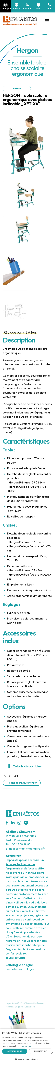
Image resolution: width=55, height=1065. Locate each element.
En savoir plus (25, 1046)
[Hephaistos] (20, 20)
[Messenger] (26, 823)
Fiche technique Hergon (23, 782)
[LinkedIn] (13, 823)
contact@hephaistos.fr (30, 848)
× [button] (52, 1032)
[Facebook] (7, 823)
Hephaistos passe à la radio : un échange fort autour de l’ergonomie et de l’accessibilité (25, 864)
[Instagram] (19, 823)
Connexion (30, 1006)
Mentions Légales (14, 1006)
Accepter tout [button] (14, 1051)
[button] (47, 20)
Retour (17, 88)
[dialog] (27, 1047)
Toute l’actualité (16, 957)
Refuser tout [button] (40, 1051)
